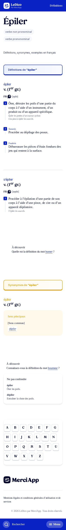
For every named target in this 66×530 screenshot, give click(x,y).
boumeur (53, 368)
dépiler (12, 328)
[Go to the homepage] (13, 6)
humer (48, 251)
